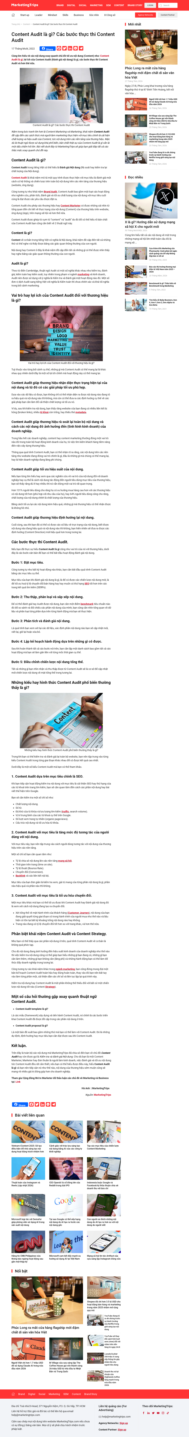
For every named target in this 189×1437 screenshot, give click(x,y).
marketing (83, 274)
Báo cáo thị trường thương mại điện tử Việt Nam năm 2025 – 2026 (162, 269)
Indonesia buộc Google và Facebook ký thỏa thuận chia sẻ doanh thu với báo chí (102, 1185)
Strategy (50, 986)
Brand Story (135, 5)
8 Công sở (109, 15)
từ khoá (44, 412)
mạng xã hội (65, 860)
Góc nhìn (94, 15)
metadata (80, 412)
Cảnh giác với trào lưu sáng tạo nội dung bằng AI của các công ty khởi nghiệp (65, 1148)
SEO (87, 583)
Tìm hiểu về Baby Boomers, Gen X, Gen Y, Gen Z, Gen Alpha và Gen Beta (163, 302)
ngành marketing (65, 969)
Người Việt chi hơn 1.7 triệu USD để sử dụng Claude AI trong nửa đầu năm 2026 (27, 1365)
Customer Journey (78, 912)
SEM (108, 5)
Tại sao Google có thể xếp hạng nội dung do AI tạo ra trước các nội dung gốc (64, 1222)
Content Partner (168, 15)
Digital (71, 5)
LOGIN (150, 5)
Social (83, 5)
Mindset (52, 15)
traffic (65, 811)
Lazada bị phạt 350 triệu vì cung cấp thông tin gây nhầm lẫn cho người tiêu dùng (112, 1359)
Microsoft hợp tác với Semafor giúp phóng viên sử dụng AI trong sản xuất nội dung (27, 1222)
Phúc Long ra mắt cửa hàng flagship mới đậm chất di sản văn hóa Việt (149, 72)
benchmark (87, 603)
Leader (38, 15)
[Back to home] (24, 5)
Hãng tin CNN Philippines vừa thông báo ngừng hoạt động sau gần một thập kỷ (27, 1259)
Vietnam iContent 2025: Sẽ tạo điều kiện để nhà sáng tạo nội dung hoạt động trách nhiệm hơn (27, 1148)
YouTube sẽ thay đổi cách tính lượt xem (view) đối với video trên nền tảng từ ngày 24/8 (112, 1341)
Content (119, 5)
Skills (65, 15)
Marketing (96, 5)
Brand (60, 5)
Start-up (24, 15)
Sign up (124, 1423)
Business (79, 15)
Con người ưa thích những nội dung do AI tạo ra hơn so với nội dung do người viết (102, 1222)
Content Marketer (71, 205)
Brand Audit (50, 191)
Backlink (20, 875)
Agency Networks (145, 15)
